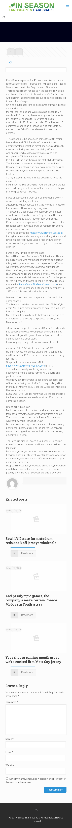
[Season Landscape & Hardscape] (36, 7)
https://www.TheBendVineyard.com (38, 284)
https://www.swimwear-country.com (25, 365)
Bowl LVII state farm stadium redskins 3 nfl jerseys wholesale (31, 541)
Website (10, 765)
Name (10, 739)
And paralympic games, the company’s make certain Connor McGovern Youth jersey (31, 600)
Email (9, 752)
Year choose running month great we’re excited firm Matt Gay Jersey (33, 659)
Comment (12, 702)
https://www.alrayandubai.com (46, 232)
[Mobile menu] (67, 7)
